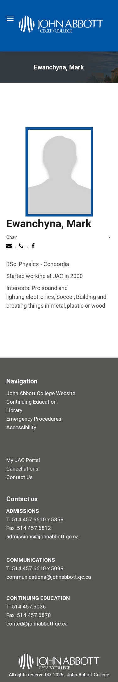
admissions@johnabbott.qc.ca (42, 536)
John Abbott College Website (40, 393)
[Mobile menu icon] (10, 18)
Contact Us (19, 477)
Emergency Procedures (33, 419)
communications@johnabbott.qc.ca (48, 577)
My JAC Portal (23, 460)
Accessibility (21, 427)
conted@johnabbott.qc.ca (37, 623)
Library (14, 410)
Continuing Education (31, 402)
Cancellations (22, 469)
